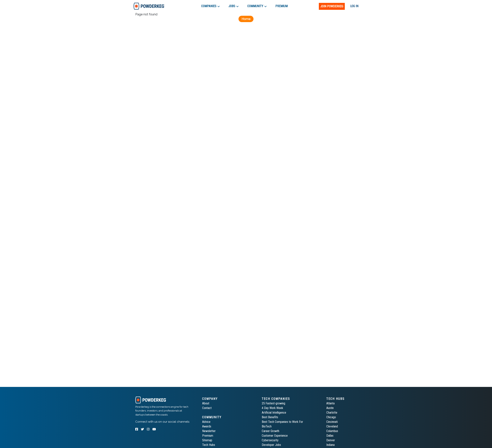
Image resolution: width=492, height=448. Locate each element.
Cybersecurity (270, 440)
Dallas (329, 435)
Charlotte (331, 412)
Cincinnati (332, 422)
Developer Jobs (271, 445)
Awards (206, 426)
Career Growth (270, 431)
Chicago (331, 417)
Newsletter (209, 431)
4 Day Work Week (272, 408)
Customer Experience (275, 435)
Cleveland (332, 426)
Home (246, 19)
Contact (207, 408)
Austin (330, 408)
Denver (330, 440)
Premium (207, 435)
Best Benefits (270, 417)
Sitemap (207, 440)
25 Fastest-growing (273, 403)
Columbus (332, 431)
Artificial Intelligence (274, 412)
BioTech (267, 426)
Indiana (330, 445)
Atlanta (330, 403)
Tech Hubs (208, 445)
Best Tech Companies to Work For (282, 422)
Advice (206, 422)
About (205, 403)
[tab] (149, 6)
